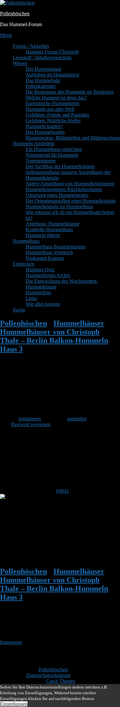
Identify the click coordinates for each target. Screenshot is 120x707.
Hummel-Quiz (40, 269)
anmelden (76, 418)
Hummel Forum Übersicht (52, 51)
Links (31, 298)
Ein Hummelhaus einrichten (54, 149)
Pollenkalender (41, 86)
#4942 (62, 491)
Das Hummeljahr (43, 80)
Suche (19, 309)
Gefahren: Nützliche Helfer (53, 120)
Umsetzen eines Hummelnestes (57, 195)
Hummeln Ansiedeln (33, 143)
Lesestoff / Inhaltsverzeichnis (42, 57)
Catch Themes (60, 681)
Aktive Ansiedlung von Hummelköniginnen (70, 183)
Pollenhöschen (14, 13)
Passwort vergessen (31, 424)
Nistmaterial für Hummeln (52, 155)
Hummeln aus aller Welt (50, 109)
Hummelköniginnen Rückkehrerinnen (64, 189)
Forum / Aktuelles (31, 46)
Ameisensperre (41, 160)
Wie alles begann (43, 304)
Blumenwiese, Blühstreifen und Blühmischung (73, 137)
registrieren (30, 418)
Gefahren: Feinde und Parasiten (57, 115)
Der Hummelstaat (43, 69)
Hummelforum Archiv (48, 275)
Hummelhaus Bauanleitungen (55, 246)
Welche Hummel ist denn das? (56, 97)
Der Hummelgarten (45, 132)
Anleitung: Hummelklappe (52, 223)
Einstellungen (14, 704)
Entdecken (23, 264)
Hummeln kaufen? (44, 126)
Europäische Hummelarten (52, 103)
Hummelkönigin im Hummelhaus (59, 206)
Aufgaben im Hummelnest (52, 74)
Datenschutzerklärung (48, 675)
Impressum (11, 642)
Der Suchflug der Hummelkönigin (60, 166)
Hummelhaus (26, 241)
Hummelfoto (38, 292)
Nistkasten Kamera (45, 258)
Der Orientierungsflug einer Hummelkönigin (71, 201)
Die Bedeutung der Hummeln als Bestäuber (70, 92)
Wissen (20, 63)
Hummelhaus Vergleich (49, 252)
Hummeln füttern (43, 235)
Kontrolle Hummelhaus (49, 229)
